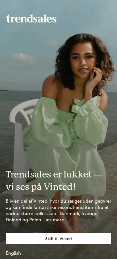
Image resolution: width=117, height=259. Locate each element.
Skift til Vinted (58, 238)
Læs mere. (54, 220)
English (13, 253)
